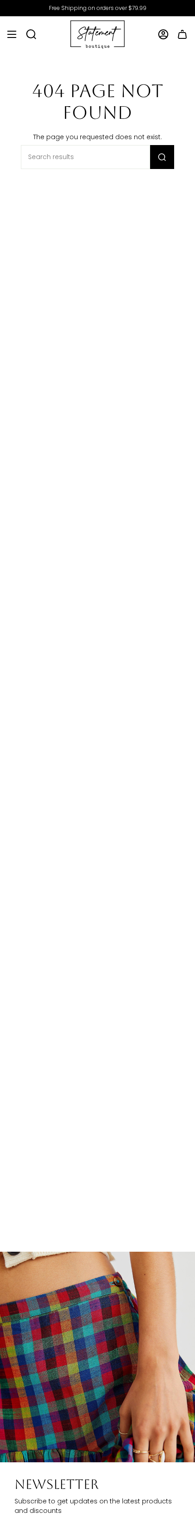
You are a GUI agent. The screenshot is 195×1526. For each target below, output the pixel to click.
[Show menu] (12, 34)
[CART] (182, 34)
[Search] (162, 157)
